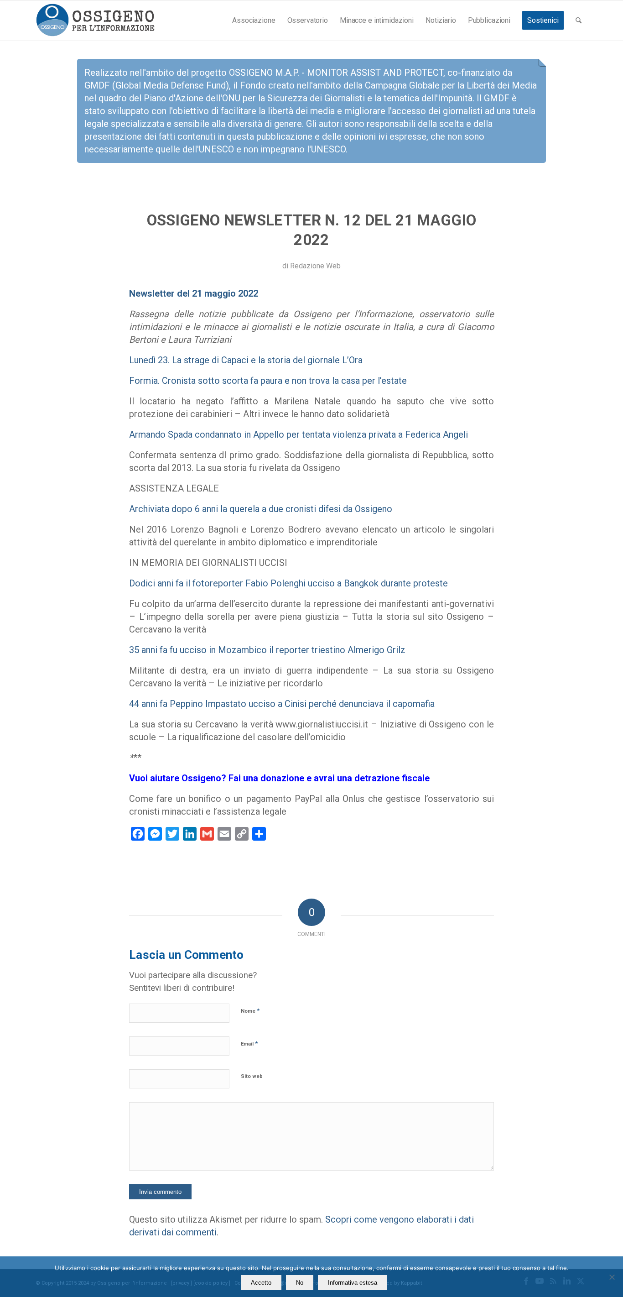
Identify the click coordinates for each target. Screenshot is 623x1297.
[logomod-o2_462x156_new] (95, 20)
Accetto (261, 1282)
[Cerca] (578, 20)
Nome (250, 1010)
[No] (611, 1276)
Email (249, 1043)
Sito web (252, 1076)
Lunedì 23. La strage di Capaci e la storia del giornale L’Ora (246, 360)
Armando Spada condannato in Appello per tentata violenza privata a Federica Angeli (298, 434)
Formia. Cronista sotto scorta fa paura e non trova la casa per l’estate (268, 380)
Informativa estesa (352, 1282)
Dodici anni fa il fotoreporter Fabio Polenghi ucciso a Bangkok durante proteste (288, 583)
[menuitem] (253, 20)
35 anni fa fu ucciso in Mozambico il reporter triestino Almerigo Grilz (267, 649)
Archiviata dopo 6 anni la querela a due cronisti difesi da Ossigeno (260, 508)
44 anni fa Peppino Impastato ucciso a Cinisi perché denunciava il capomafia (282, 703)
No (299, 1282)
